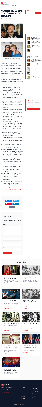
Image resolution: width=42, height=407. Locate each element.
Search (38, 13)
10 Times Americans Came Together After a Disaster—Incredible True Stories (35, 60)
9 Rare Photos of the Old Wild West (11, 323)
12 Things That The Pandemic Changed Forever (35, 77)
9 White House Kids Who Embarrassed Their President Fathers (29, 302)
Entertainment (23, 1)
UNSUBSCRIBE (23, 396)
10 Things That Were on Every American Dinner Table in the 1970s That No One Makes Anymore (35, 51)
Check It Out (35, 388)
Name (4, 237)
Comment (5, 224)
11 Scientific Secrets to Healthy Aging (34, 68)
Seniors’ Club (14, 5)
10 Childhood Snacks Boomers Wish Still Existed (35, 42)
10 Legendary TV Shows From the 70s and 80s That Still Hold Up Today (35, 64)
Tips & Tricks (30, 1)
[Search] (40, 4)
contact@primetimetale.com (6, 392)
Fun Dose (13, 1)
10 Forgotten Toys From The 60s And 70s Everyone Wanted (35, 46)
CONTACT (23, 398)
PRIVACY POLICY (24, 385)
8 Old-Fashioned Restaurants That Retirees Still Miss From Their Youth (35, 38)
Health (18, 1)
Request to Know (24, 392)
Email (4, 242)
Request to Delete (24, 394)
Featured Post (35, 394)
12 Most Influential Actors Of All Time (35, 73)
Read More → (6, 285)
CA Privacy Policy (24, 391)
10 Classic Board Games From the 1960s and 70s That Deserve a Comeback (33, 56)
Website (4, 247)
